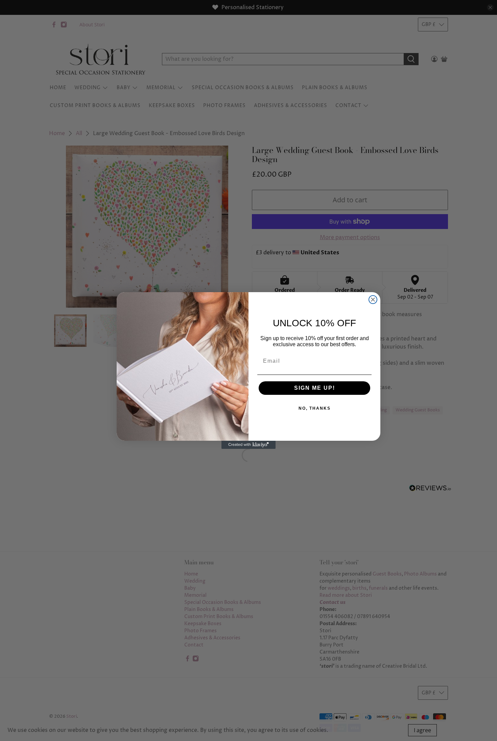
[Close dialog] (373, 300)
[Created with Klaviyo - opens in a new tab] (248, 445)
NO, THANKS (315, 408)
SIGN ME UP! (314, 388)
